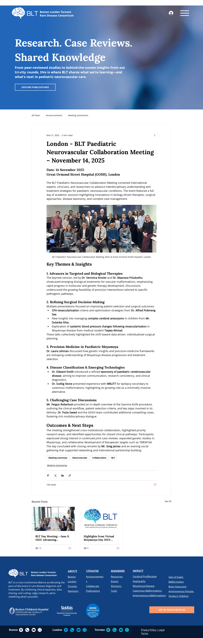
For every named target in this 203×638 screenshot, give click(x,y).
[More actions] (154, 135)
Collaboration (99, 457)
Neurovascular (79, 457)
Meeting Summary (57, 457)
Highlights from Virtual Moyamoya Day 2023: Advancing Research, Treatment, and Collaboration (99, 538)
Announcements (54, 115)
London (72, 581)
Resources (117, 576)
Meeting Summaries (78, 115)
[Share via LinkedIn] (62, 475)
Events (114, 581)
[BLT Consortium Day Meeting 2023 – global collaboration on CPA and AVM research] (53, 519)
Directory (116, 586)
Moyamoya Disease (143, 586)
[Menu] (185, 13)
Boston (72, 576)
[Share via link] (69, 475)
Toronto (72, 586)
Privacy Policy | (150, 629)
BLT (113, 457)
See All (168, 501)
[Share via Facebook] (48, 475)
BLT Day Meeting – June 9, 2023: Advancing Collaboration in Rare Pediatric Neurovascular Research (52, 538)
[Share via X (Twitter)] (55, 475)
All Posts (36, 115)
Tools (114, 591)
